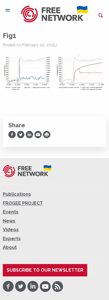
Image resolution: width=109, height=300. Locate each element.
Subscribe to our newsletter (45, 270)
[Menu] (8, 10)
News (9, 221)
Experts (12, 238)
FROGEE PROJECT (23, 203)
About (10, 247)
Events (10, 212)
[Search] (100, 15)
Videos (11, 229)
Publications (17, 194)
